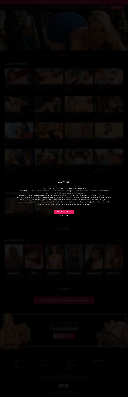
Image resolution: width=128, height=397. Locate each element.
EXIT (67, 216)
